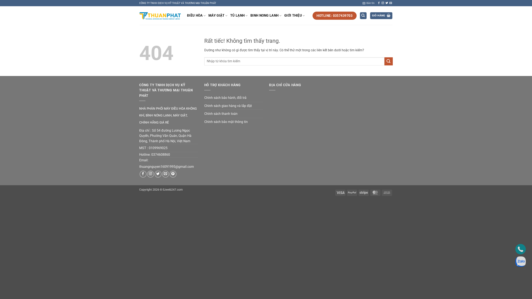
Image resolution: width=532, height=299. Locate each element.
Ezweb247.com (173, 189)
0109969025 (158, 148)
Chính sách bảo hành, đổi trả (225, 98)
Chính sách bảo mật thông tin (226, 122)
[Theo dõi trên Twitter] (386, 3)
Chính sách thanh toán (221, 114)
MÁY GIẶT (216, 15)
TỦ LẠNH (237, 15)
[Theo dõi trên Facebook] (379, 3)
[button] (368, 3)
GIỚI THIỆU (293, 15)
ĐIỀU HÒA (195, 15)
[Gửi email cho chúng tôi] (390, 3)
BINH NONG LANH (264, 15)
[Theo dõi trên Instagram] (383, 3)
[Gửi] (388, 61)
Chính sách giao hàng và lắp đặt (228, 106)
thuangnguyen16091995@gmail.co (165, 167)
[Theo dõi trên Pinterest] (173, 174)
